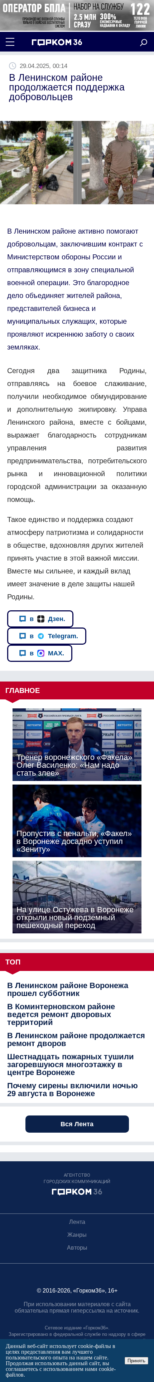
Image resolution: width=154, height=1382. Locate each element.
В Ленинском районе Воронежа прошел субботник (67, 989)
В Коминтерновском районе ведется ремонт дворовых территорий (61, 1014)
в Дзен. (47, 618)
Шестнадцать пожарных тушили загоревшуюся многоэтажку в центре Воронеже (70, 1064)
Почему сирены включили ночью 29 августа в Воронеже (72, 1090)
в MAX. (47, 653)
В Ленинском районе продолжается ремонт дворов (76, 1040)
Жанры (77, 1235)
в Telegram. (54, 636)
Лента (77, 1222)
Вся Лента (77, 1124)
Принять (136, 1360)
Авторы (77, 1248)
